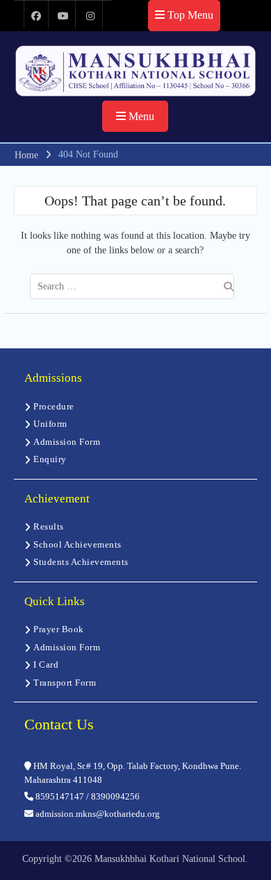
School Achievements (77, 544)
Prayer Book (58, 629)
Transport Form (64, 682)
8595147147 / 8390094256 (86, 796)
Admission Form (66, 442)
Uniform (50, 423)
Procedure (53, 406)
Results (48, 526)
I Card (45, 664)
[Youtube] (63, 15)
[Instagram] (90, 15)
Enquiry (50, 459)
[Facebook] (36, 15)
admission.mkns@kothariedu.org (96, 814)
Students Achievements (81, 562)
